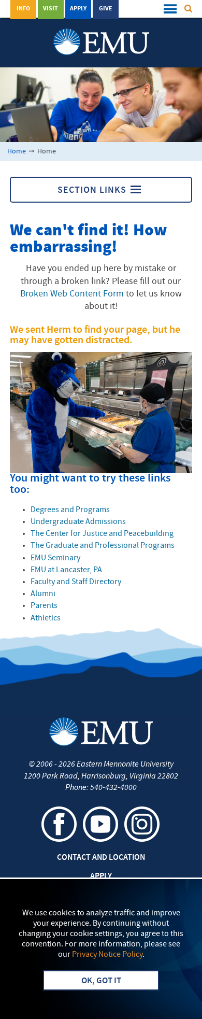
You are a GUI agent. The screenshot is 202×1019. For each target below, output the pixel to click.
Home (16, 151)
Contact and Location (101, 858)
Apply (78, 9)
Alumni (43, 594)
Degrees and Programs (70, 510)
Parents (44, 606)
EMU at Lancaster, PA (66, 570)
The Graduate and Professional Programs (103, 546)
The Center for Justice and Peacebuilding (102, 534)
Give (105, 9)
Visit (50, 9)
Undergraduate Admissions (78, 522)
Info (23, 9)
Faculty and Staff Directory (76, 582)
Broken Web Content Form (72, 294)
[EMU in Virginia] (101, 31)
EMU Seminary (55, 558)
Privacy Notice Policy (107, 955)
